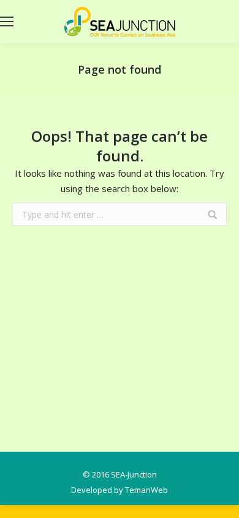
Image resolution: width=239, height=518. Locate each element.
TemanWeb (146, 489)
